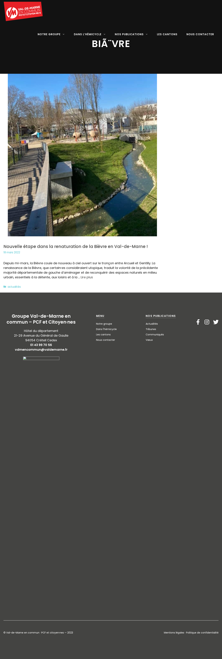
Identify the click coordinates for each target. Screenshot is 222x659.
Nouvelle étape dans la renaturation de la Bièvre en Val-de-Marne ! (75, 246)
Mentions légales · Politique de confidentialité (191, 632)
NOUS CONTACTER (200, 34)
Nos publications (161, 316)
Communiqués (155, 334)
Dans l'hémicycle (106, 329)
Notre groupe (104, 324)
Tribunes (151, 329)
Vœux (149, 340)
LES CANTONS (167, 34)
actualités (14, 287)
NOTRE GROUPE (49, 34)
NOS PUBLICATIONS (129, 34)
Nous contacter (105, 340)
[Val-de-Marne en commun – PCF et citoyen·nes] (23, 11)
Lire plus (87, 277)
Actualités (152, 324)
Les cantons (103, 334)
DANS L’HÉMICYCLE (87, 34)
